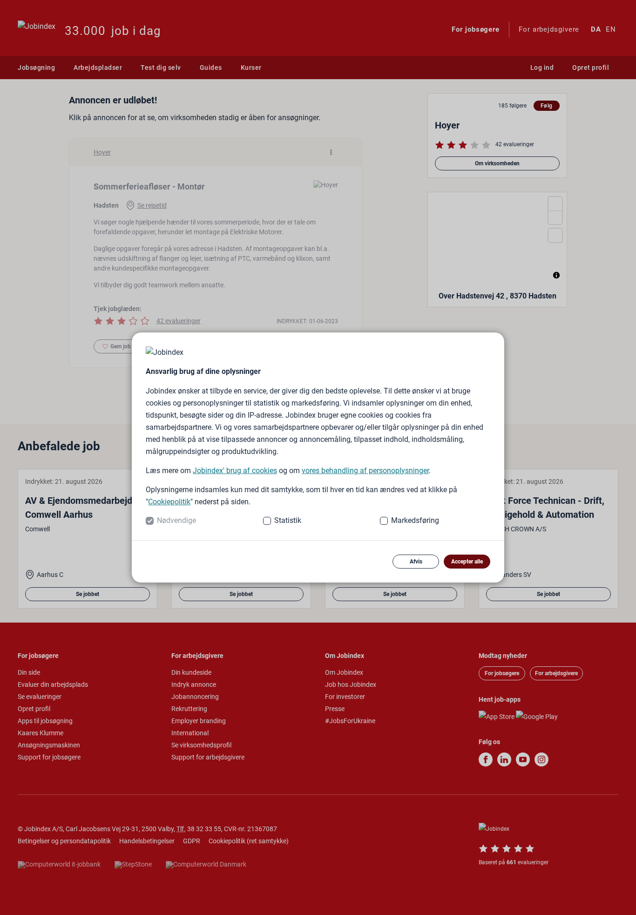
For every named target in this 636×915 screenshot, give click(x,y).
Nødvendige (176, 520)
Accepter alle (467, 561)
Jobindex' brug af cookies (235, 470)
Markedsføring (415, 520)
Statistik (287, 520)
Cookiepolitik (169, 501)
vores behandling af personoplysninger (365, 470)
